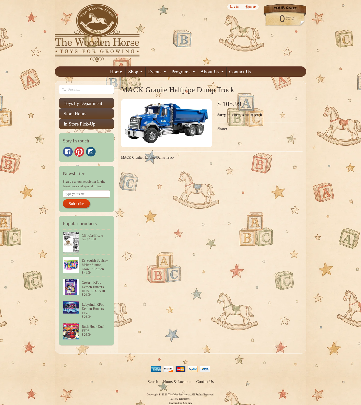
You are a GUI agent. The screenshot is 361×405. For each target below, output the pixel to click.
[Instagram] (91, 152)
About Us (209, 71)
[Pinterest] (79, 152)
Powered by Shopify (180, 402)
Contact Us (240, 71)
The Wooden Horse (179, 394)
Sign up (251, 6)
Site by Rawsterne (180, 398)
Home (116, 71)
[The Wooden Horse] (97, 59)
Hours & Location (177, 382)
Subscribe (76, 204)
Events (155, 71)
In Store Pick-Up (80, 124)
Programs (181, 71)
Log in (234, 6)
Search (153, 382)
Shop (133, 71)
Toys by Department (83, 103)
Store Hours (75, 113)
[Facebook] (68, 152)
